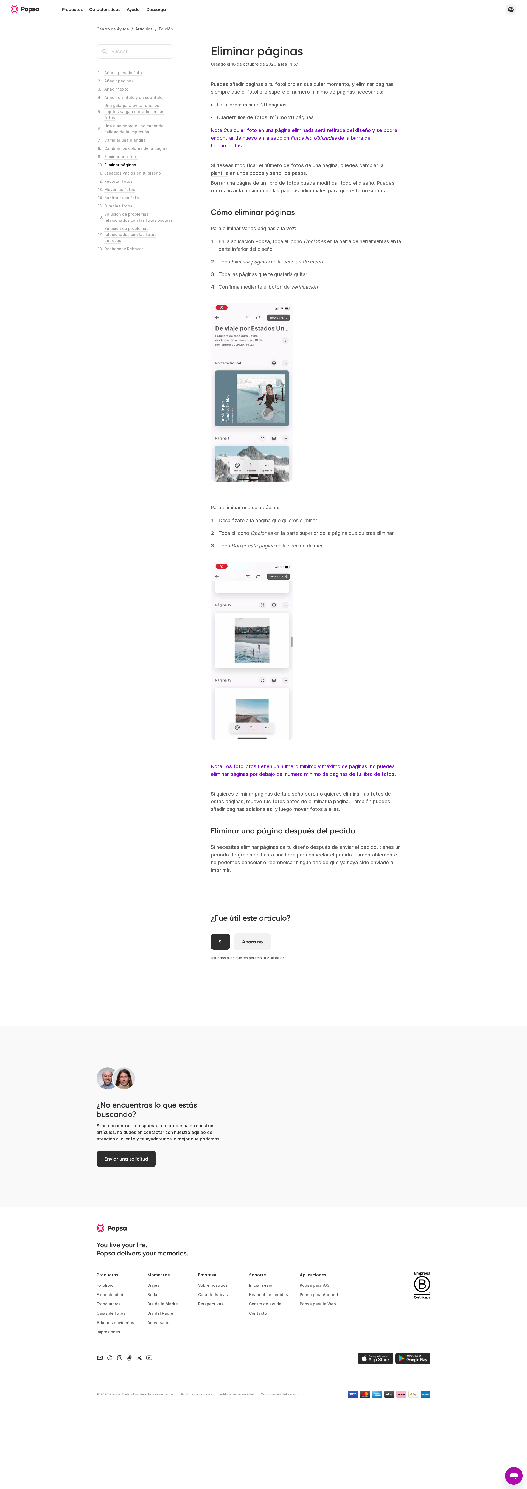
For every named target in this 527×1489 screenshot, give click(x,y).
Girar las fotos (118, 206)
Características (104, 9)
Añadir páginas (119, 80)
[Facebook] (109, 1357)
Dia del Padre (160, 1313)
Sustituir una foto (121, 197)
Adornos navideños (115, 1322)
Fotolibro (105, 1285)
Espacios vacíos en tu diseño (132, 173)
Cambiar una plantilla (125, 140)
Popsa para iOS (314, 1285)
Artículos (144, 29)
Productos (72, 9)
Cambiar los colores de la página (136, 148)
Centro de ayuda (265, 1304)
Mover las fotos (119, 189)
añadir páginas (247, 84)
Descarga (156, 9)
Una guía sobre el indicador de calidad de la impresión (134, 128)
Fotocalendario (111, 1294)
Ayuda (133, 9)
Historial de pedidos (268, 1294)
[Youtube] (149, 1357)
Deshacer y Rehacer (123, 248)
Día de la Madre (162, 1304)
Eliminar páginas (120, 164)
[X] (139, 1357)
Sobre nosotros (213, 1285)
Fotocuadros (109, 1304)
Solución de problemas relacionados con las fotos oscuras (138, 217)
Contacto (258, 1313)
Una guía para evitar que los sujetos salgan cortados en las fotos (134, 111)
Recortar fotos (118, 181)
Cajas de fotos (111, 1313)
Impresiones (108, 1332)
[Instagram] (119, 1357)
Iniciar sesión (262, 1285)
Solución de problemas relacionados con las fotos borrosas (130, 234)
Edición (166, 29)
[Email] (100, 1357)
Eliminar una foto (121, 156)
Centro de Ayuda (113, 29)
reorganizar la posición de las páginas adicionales (269, 190)
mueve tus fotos (266, 801)
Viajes (153, 1285)
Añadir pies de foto (123, 72)
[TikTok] (129, 1357)
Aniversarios (159, 1322)
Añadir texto (116, 89)
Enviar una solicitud (126, 1159)
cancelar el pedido (330, 855)
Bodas (153, 1294)
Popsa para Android (319, 1294)
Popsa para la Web (318, 1304)
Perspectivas (210, 1304)
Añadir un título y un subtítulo (133, 97)
